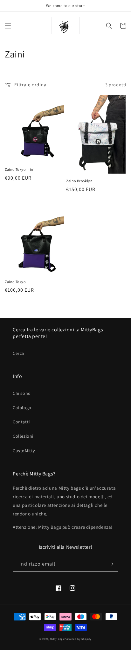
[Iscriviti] (111, 564)
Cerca (18, 353)
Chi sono (22, 393)
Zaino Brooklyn (79, 180)
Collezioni (23, 436)
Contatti (21, 422)
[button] (8, 26)
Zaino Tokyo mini (20, 169)
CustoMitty (24, 451)
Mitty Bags (57, 638)
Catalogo (22, 407)
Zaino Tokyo (15, 281)
